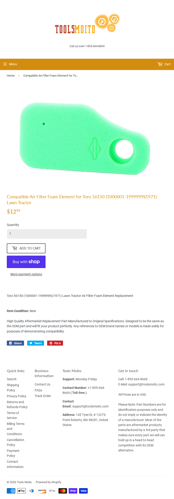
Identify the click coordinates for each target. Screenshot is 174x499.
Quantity (13, 225)
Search (12, 379)
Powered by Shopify (48, 482)
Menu (13, 64)
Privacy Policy (16, 396)
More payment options (26, 274)
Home (10, 75)
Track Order (43, 396)
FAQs (38, 390)
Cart (167, 64)
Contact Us (42, 384)
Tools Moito (24, 482)
